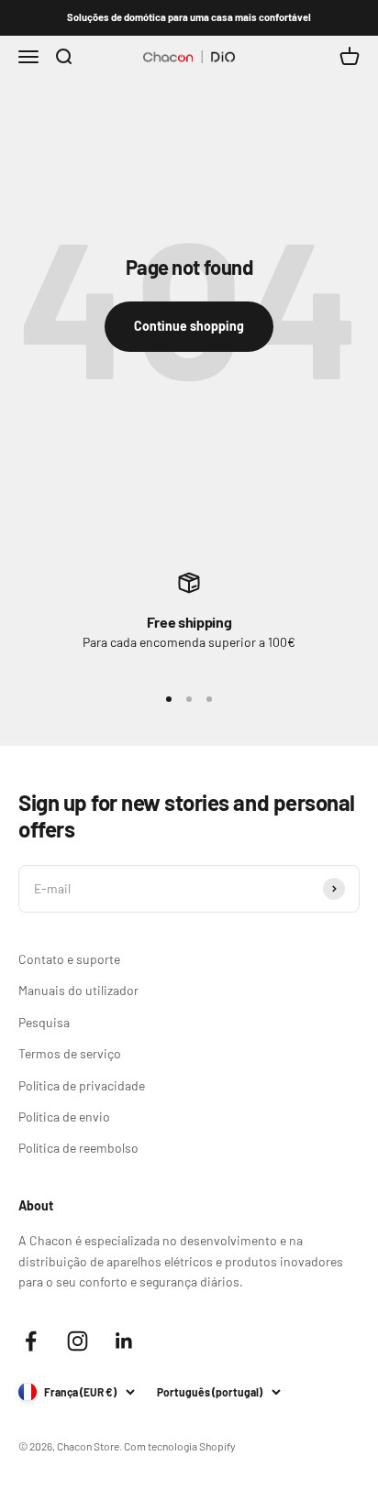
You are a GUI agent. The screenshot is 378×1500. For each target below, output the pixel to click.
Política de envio (64, 1116)
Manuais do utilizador (78, 990)
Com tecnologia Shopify (180, 1446)
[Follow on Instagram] (77, 1341)
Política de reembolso (78, 1147)
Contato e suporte (69, 959)
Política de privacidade (81, 1085)
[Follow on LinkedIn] (124, 1341)
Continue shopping (189, 326)
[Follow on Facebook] (30, 1341)
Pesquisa (44, 1022)
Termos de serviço (69, 1053)
